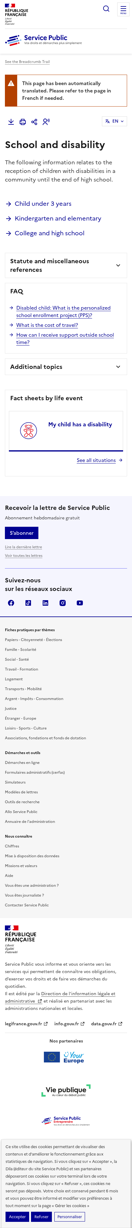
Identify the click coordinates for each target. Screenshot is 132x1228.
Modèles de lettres (21, 792)
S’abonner (21, 533)
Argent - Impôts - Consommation (34, 699)
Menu (123, 13)
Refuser (41, 1217)
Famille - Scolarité (20, 649)
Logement (14, 679)
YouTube (80, 603)
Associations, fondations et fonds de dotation (45, 738)
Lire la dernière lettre (23, 547)
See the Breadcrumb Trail (27, 62)
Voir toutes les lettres (23, 555)
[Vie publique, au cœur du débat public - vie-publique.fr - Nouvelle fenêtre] (66, 1091)
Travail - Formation (21, 669)
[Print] (22, 121)
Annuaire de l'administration (30, 821)
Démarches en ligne (22, 762)
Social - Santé (17, 659)
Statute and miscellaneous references (49, 265)
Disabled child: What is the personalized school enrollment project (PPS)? (63, 311)
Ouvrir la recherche (106, 8)
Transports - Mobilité (23, 689)
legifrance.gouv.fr (23, 1024)
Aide (9, 875)
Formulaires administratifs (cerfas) (35, 772)
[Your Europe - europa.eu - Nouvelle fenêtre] (66, 1057)
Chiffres (12, 846)
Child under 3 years (43, 203)
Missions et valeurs (21, 866)
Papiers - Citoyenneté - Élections (33, 640)
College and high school (49, 233)
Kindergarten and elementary (58, 218)
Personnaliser (69, 1217)
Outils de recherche (22, 802)
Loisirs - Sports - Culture (26, 728)
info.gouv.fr (66, 1024)
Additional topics (36, 366)
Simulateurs (15, 782)
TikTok (28, 603)
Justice (11, 708)
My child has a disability (80, 424)
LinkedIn (45, 603)
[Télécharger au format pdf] (11, 121)
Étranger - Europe (20, 718)
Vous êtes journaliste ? (24, 895)
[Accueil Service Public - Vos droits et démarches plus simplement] (45, 46)
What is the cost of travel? (47, 325)
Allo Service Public (21, 812)
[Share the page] (34, 121)
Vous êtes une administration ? (32, 885)
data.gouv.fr (104, 1024)
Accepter (17, 1217)
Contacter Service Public (27, 905)
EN (115, 121)
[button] (46, 121)
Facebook (11, 603)
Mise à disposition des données (32, 856)
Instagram (62, 603)
